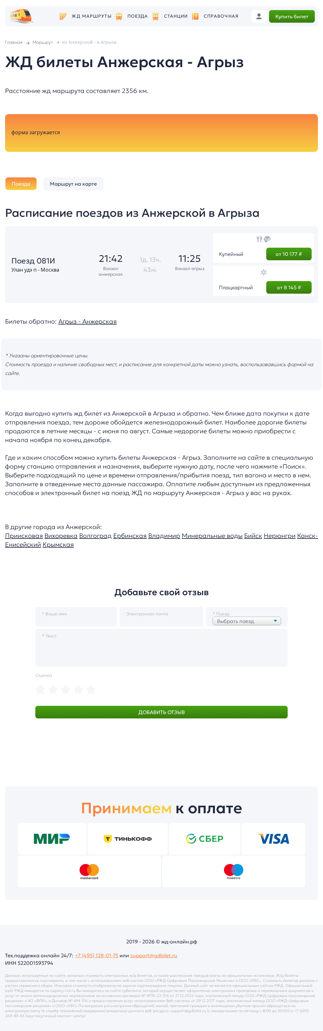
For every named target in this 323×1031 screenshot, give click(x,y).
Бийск (253, 536)
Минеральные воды (212, 536)
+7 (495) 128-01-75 (96, 955)
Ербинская (130, 536)
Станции (176, 16)
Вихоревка (61, 536)
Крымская (58, 544)
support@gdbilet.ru (153, 955)
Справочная (221, 16)
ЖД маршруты (91, 16)
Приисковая (24, 536)
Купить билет (291, 16)
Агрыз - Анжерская (87, 321)
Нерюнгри (280, 536)
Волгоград (95, 536)
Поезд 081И (33, 261)
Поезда (137, 16)
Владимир (164, 536)
